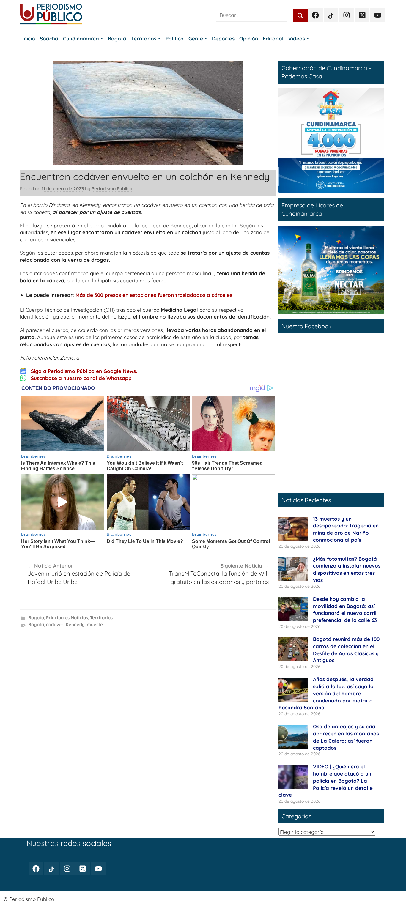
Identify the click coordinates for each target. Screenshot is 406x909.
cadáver (55, 624)
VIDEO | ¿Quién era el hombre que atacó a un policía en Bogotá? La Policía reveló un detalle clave (325, 780)
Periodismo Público (112, 188)
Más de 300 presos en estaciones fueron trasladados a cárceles (153, 295)
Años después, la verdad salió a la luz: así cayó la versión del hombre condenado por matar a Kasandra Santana (326, 693)
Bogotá (36, 617)
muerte (95, 624)
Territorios (101, 617)
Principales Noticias (67, 617)
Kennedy (75, 624)
